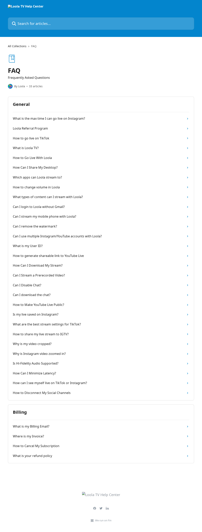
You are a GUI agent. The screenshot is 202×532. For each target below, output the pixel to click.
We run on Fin (103, 520)
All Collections (17, 46)
